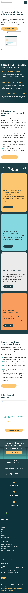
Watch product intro (14, 485)
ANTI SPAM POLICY (6, 588)
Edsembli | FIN (14, 473)
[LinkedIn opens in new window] (2, 578)
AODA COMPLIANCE (7, 590)
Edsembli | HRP (14, 467)
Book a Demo (14, 495)
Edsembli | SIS (14, 461)
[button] (25, 2)
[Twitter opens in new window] (5, 578)
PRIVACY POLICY (18, 588)
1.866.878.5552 (5, 575)
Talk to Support (14, 505)
